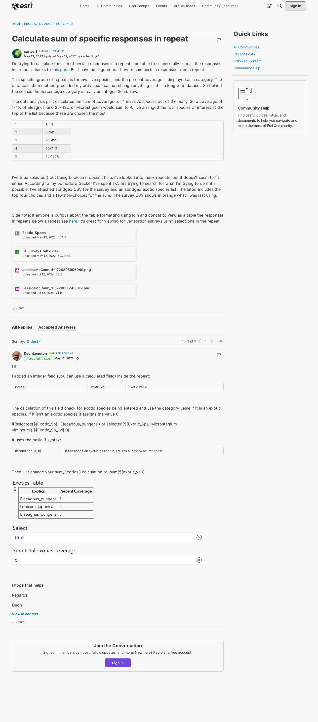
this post (60, 69)
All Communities (246, 47)
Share (18, 308)
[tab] (22, 327)
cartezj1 (30, 51)
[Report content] (219, 40)
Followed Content (248, 61)
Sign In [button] (118, 663)
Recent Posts (244, 54)
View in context (25, 614)
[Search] (279, 5)
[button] (108, 523)
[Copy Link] (97, 56)
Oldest (33, 341)
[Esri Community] (22, 6)
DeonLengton (35, 353)
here (73, 221)
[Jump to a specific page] (220, 341)
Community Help (247, 68)
